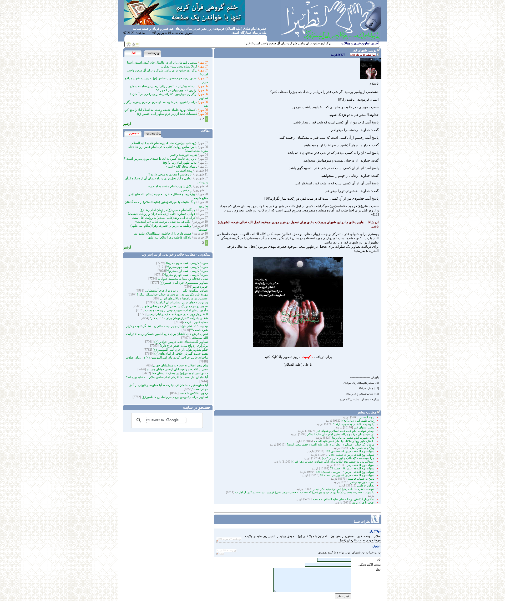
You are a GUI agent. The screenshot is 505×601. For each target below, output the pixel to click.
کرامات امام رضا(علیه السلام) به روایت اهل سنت (163, 218)
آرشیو (127, 124)
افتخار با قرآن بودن (363, 502)
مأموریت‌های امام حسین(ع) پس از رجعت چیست (176, 310)
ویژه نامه (153, 53)
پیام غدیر (186, 190)
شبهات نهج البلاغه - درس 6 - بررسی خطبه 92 (347, 475)
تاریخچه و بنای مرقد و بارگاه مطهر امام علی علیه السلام (340, 434)
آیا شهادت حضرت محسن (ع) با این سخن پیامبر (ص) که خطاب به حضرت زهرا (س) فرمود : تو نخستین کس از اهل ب (304, 492)
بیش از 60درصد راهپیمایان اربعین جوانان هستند (177, 369)
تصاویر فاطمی (365, 485)
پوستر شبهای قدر (364, 427)
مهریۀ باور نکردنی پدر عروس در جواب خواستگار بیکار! (172, 294)
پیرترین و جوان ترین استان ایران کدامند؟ (181, 302)
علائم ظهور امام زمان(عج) (358, 420)
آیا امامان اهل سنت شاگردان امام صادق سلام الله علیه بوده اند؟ (167, 377)
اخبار (133, 52)
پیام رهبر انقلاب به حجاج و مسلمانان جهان (180, 365)
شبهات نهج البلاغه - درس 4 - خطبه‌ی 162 (349, 451)
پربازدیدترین (153, 133)
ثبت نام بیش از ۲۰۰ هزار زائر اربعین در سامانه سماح (163, 86)
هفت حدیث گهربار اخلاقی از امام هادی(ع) (181, 353)
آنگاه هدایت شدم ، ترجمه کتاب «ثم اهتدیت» (163, 222)
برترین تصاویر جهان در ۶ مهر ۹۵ (176, 90)
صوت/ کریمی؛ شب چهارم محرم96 (185, 275)
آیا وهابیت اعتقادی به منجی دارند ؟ (353, 424)
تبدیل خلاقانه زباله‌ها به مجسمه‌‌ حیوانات (182, 279)
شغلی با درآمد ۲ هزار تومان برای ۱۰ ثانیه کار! (178, 318)
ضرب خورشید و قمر (362, 482)
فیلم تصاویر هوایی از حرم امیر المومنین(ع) (180, 349)
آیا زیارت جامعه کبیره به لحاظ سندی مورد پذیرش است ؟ (160, 158)
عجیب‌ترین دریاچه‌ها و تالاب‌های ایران (184, 298)
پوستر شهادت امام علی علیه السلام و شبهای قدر (345, 430)
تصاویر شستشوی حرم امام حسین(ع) (183, 282)
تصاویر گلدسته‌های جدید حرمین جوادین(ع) (181, 342)
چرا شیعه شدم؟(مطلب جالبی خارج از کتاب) (348, 458)
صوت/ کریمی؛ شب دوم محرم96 (187, 267)
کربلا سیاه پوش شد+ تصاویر (179, 66)
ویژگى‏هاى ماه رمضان (361, 448)
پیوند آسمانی (366, 417)
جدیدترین (134, 133)
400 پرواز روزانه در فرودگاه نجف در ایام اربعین (177, 314)
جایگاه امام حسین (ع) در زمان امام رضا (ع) (167, 210)
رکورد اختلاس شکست (193, 393)
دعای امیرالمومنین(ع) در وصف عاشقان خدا (179, 373)
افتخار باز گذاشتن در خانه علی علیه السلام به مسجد (343, 499)
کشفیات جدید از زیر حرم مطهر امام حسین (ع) (167, 114)
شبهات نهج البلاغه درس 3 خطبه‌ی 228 (351, 454)
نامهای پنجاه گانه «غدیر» (181, 166)
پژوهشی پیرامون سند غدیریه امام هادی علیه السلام (164, 143)
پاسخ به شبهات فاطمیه (360, 478)
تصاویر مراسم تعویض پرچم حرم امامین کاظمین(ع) (174, 397)
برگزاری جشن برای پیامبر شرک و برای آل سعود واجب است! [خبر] (288, 43)
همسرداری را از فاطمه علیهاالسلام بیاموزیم (162, 233)
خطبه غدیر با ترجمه (195, 322)
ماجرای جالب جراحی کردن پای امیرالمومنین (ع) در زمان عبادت (167, 357)
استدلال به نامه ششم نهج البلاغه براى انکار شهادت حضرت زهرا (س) (333, 461)
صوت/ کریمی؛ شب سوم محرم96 (186, 263)
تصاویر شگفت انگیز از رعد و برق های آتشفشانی (176, 290)
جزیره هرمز (200, 286)
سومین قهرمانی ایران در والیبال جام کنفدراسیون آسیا (162, 62)
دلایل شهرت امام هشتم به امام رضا (353, 437)
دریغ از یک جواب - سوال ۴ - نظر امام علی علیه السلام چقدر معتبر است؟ (330, 444)
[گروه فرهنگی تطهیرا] (331, 40)
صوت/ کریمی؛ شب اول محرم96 (187, 271)
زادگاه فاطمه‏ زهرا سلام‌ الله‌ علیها (169, 237)
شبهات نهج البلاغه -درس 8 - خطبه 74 (352, 468)
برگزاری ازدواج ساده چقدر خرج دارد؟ (183, 346)
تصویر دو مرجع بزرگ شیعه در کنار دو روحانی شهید (174, 306)
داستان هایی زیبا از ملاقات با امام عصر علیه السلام (344, 441)
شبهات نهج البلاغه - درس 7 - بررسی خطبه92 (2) (345, 471)
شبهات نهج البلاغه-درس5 (359, 465)
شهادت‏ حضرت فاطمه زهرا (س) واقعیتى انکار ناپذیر (343, 489)
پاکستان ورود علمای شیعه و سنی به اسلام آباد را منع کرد (160, 110)
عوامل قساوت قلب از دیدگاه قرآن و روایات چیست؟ (161, 214)
